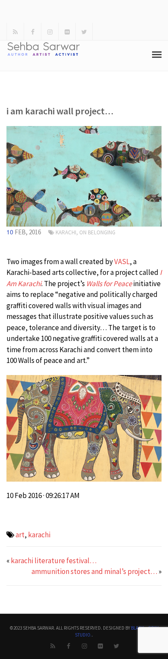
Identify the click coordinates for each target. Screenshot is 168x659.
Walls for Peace (109, 283)
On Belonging (97, 232)
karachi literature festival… (53, 560)
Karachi (66, 232)
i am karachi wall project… (59, 111)
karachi (39, 534)
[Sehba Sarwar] (84, 175)
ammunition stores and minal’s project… (94, 571)
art (20, 534)
